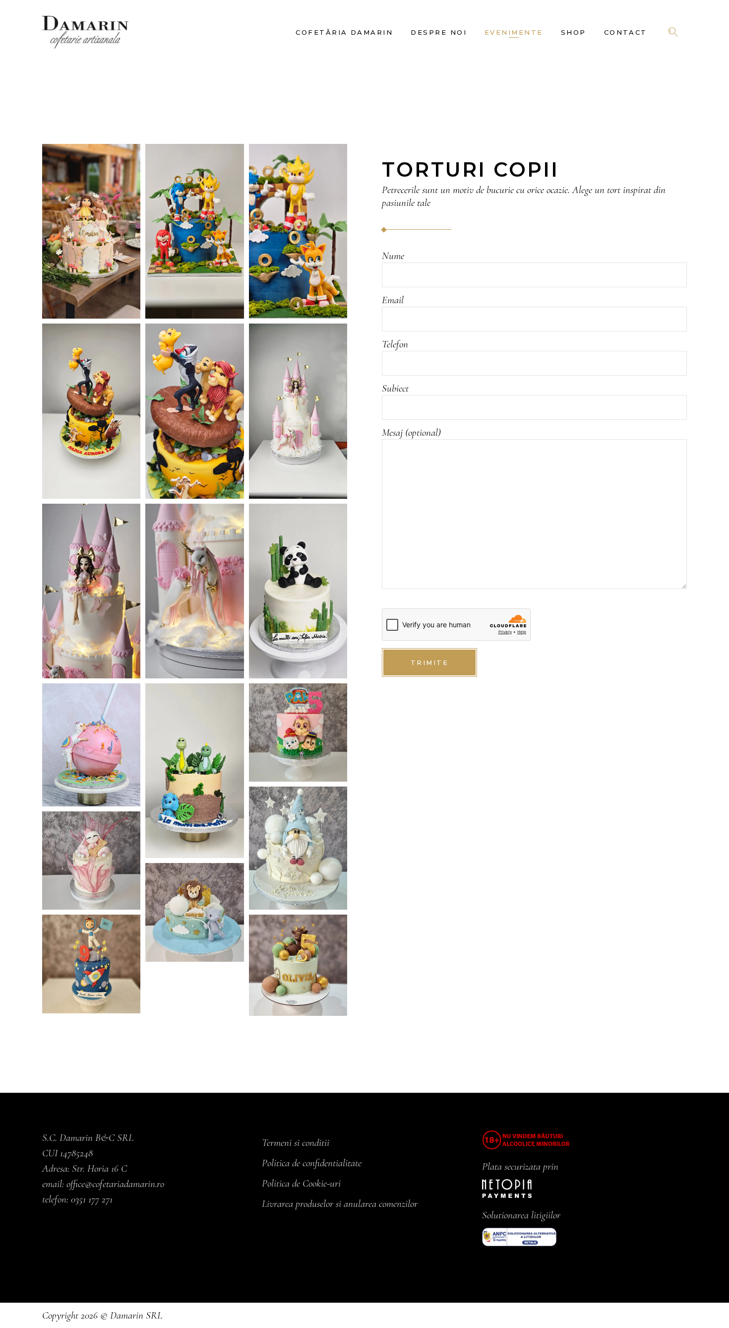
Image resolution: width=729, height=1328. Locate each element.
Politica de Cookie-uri (301, 1183)
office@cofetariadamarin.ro (115, 1184)
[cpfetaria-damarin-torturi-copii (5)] (298, 965)
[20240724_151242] (91, 411)
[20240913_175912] (298, 411)
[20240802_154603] (194, 770)
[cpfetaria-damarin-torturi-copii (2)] (298, 848)
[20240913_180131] (194, 591)
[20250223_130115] (194, 231)
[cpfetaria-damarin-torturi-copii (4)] (194, 912)
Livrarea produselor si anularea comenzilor (340, 1203)
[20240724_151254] (194, 411)
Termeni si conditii (295, 1142)
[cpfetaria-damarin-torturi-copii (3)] (91, 860)
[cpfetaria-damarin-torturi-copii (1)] (298, 732)
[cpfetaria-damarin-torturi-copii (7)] (91, 964)
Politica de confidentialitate (312, 1163)
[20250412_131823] (91, 231)
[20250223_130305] (298, 231)
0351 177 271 (92, 1199)
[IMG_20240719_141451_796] (91, 744)
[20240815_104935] (298, 591)
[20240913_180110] (91, 591)
